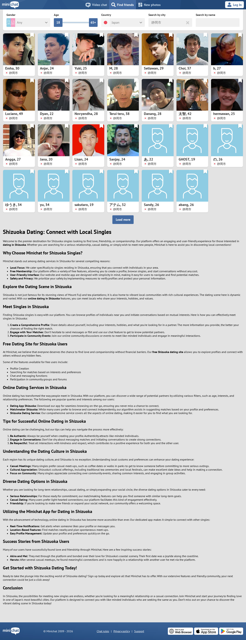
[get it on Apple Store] (206, 631)
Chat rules (103, 631)
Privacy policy (121, 631)
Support (139, 631)
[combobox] (151, 23)
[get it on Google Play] (231, 631)
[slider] (58, 22)
